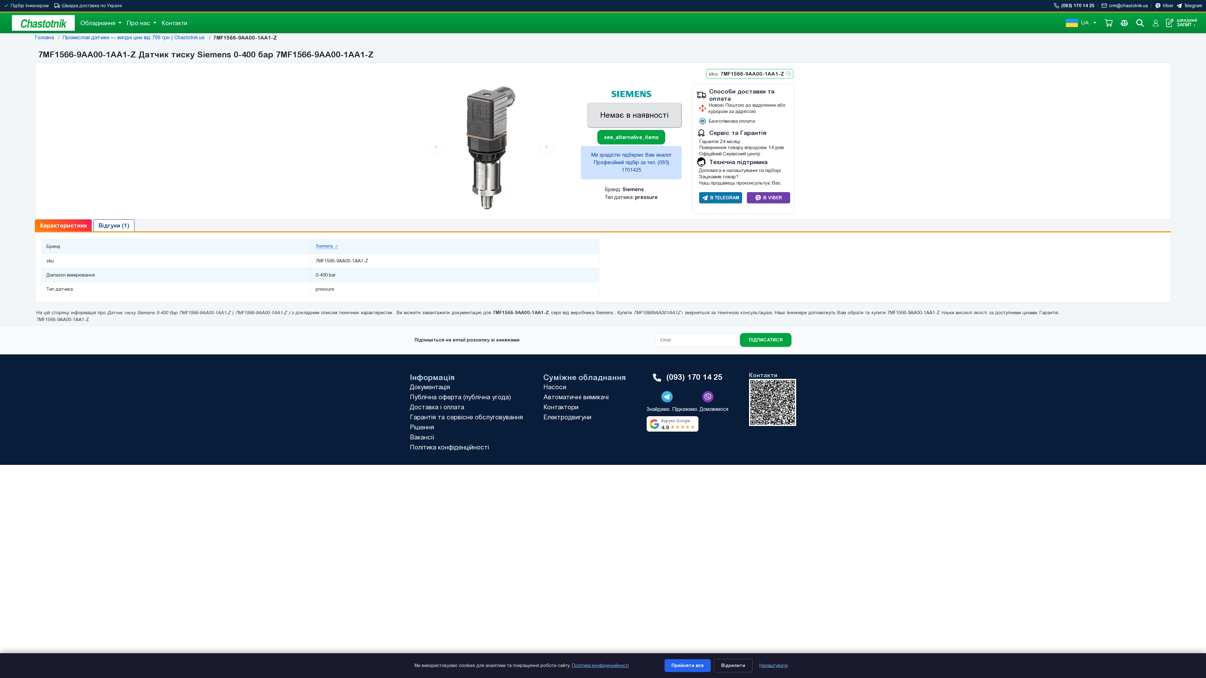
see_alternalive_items (631, 137)
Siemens (324, 246)
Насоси (554, 386)
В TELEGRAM (724, 197)
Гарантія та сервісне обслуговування (466, 417)
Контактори (561, 407)
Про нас (139, 22)
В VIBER (772, 197)
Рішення (422, 427)
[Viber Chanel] (708, 397)
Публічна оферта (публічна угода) (460, 397)
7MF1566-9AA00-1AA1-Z (746, 74)
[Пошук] (1140, 23)
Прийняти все (687, 665)
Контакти (174, 22)
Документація (430, 386)
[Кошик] (1108, 23)
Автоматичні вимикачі (576, 397)
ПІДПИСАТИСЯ (766, 339)
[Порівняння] (1124, 23)
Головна (44, 37)
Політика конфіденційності (449, 447)
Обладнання (98, 22)
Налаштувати (773, 665)
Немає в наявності (634, 115)
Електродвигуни (567, 417)
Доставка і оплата (437, 407)
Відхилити (733, 665)
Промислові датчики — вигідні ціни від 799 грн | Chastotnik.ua (133, 37)
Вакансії (422, 437)
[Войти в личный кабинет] (1155, 23)
